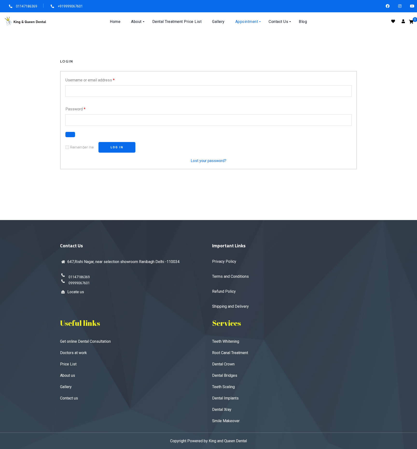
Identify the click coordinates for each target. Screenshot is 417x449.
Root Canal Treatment (230, 352)
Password (75, 109)
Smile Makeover (226, 421)
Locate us (75, 292)
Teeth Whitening (225, 341)
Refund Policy (224, 291)
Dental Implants (225, 398)
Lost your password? (208, 160)
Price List (68, 364)
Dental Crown (223, 364)
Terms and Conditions (230, 276)
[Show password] (70, 134)
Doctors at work (73, 352)
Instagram (400, 6)
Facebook (387, 6)
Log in (117, 147)
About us (67, 375)
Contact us (69, 398)
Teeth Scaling (223, 387)
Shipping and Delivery (230, 306)
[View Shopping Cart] (411, 22)
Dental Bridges (224, 375)
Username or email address (90, 80)
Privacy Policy (224, 261)
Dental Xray (221, 409)
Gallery (66, 387)
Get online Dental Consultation (85, 341)
